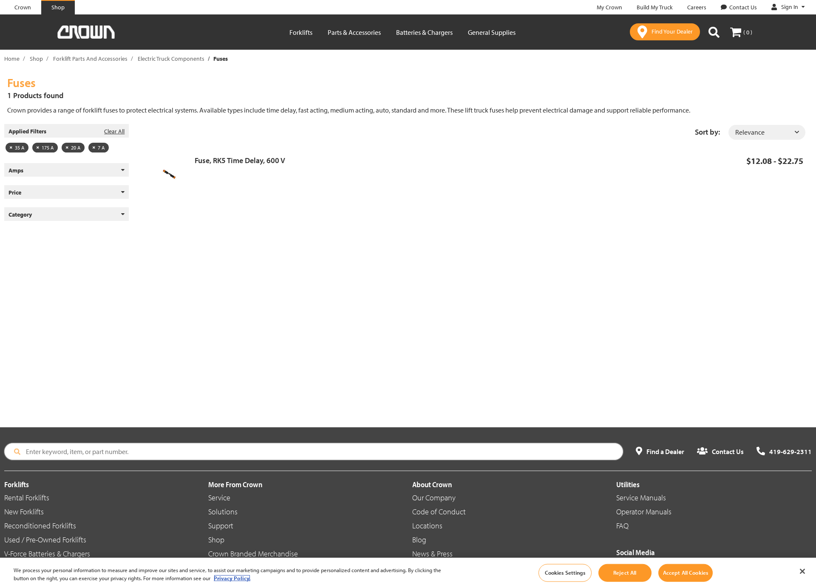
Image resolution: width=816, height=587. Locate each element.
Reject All (624, 572)
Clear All (114, 131)
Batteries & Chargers (424, 32)
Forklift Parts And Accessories (90, 58)
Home (12, 58)
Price (14, 192)
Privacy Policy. (232, 578)
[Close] (802, 571)
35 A (19, 147)
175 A (48, 147)
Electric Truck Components (171, 58)
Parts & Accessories (354, 32)
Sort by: (707, 132)
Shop (36, 58)
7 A (101, 147)
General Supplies (492, 32)
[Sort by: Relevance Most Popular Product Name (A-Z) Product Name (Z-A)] (766, 132)
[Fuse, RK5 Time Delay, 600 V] (172, 174)
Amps (15, 170)
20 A (75, 147)
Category (20, 214)
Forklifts (300, 32)
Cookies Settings (565, 572)
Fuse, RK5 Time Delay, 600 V (240, 160)
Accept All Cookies (685, 572)
